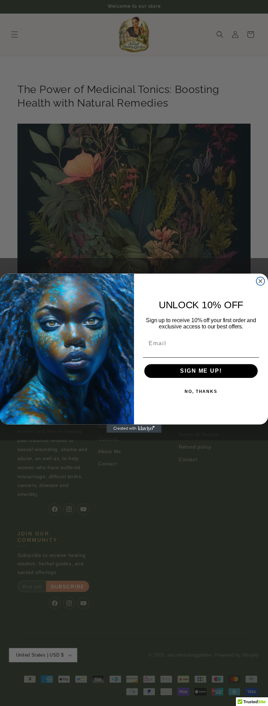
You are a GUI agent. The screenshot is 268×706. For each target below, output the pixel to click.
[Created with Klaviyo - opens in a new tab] (134, 428)
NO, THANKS (201, 391)
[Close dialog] (260, 281)
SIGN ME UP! (201, 371)
